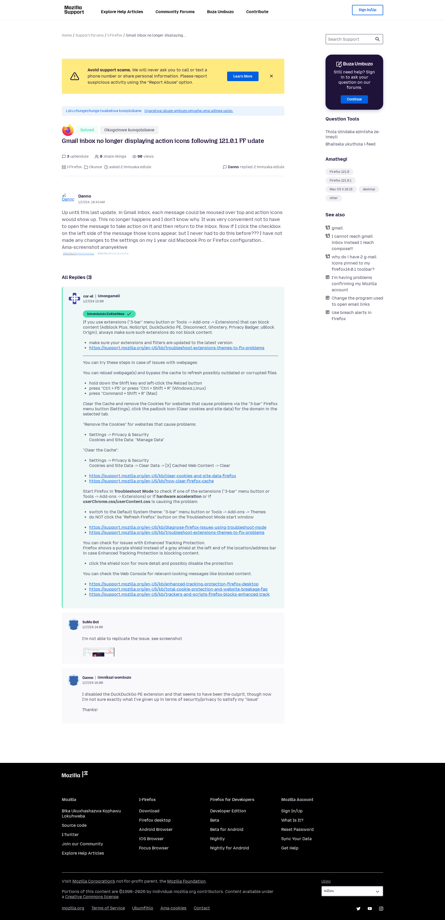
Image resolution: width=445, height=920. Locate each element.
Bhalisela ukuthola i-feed (350, 144)
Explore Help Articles (122, 11)
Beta (214, 820)
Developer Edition (228, 810)
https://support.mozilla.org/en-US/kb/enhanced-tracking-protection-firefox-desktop (174, 584)
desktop (369, 189)
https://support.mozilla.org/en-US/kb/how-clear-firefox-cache (151, 481)
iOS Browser (151, 838)
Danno (84, 196)
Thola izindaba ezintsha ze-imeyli (353, 134)
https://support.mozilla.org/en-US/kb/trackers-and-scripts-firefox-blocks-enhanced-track (179, 594)
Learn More (242, 76)
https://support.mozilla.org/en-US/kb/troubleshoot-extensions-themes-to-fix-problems (176, 347)
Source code (74, 825)
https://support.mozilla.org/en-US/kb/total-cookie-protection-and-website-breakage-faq (178, 589)
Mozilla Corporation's (93, 881)
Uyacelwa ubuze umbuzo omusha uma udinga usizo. (188, 111)
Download (149, 810)
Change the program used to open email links (357, 301)
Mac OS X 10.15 (341, 189)
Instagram (381, 909)
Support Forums (89, 35)
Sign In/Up (367, 10)
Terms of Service (108, 908)
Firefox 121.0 (339, 172)
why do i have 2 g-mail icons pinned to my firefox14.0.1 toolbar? (354, 263)
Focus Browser (154, 848)
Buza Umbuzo (220, 11)
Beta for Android (226, 829)
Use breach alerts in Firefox (352, 315)
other (334, 198)
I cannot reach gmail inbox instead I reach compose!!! (353, 242)
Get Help (289, 848)
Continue (354, 99)
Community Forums (175, 11)
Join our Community (82, 843)
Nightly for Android (229, 848)
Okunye (95, 167)
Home (67, 35)
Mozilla (75, 775)
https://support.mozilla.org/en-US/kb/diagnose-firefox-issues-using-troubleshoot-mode (177, 527)
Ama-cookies (173, 908)
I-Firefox (114, 35)
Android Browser (156, 829)
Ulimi (326, 881)
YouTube (370, 909)
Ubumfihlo (142, 908)
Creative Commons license (91, 896)
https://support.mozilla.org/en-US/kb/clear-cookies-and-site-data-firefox (162, 475)
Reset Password (297, 829)
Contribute (257, 11)
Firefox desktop (155, 820)
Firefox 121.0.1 (341, 180)
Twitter (358, 909)
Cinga (377, 39)
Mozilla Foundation (186, 881)
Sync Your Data (296, 838)
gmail (337, 228)
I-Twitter (70, 834)
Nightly (217, 838)
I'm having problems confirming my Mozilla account (354, 283)
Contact (202, 908)
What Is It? (292, 820)
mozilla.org (73, 908)
